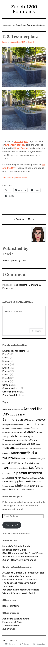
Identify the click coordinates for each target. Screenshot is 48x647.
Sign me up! (12, 525)
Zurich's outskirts (11, 395)
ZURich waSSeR (10, 625)
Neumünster (24, 448)
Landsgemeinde (8, 444)
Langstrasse (20, 444)
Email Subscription (12, 496)
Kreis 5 (5, 367)
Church (28, 424)
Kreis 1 (5, 354)
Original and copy (11, 388)
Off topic (7, 385)
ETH (37, 428)
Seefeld (34, 468)
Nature (16, 448)
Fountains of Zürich (12, 622)
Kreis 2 (31, 42)
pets (10, 468)
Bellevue (41, 419)
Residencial (17, 468)
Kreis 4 (5, 364)
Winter (19, 485)
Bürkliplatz (7, 424)
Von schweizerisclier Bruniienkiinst (20, 589)
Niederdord (6, 453)
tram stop (8, 481)
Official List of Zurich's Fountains (19, 579)
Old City (39, 459)
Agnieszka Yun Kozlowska (15, 618)
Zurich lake (34, 486)
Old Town (11, 463)
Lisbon (38, 444)
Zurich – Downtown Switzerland (19, 560)
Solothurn (10, 474)
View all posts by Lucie (14, 260)
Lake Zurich (31, 440)
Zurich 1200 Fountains (24, 9)
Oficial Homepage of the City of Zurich (22, 553)
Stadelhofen (14, 477)
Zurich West (30, 490)
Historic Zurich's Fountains (16, 576)
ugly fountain (21, 481)
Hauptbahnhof (10, 436)
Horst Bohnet (21, 148)
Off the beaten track (26, 459)
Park (5, 467)
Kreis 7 (5, 374)
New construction (35, 448)
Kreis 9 (5, 381)
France (22, 432)
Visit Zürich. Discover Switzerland (20, 556)
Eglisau (12, 428)
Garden (30, 432)
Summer (36, 478)
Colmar (42, 424)
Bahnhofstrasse (14, 419)
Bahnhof (7, 177)
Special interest (20, 177)
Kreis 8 (6, 378)
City (36, 424)
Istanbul (23, 437)
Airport (4, 410)
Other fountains (11, 391)
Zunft (26, 486)
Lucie (4, 42)
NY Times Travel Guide (14, 549)
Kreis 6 (5, 371)
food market (15, 432)
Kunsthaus (21, 440)
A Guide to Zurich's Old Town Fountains (23, 572)
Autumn (12, 415)
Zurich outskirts (17, 489)
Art (22, 410)
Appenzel (17, 410)
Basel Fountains (10, 606)
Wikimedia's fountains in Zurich (18, 593)
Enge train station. (15, 144)
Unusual (5, 486)
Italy (28, 436)
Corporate (5, 428)
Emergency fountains (13, 350)
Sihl (43, 468)
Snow (4, 474)
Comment (36, 331)
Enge (33, 428)
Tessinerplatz (21, 141)
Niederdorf (19, 453)
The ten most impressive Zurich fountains (19, 585)
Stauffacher (27, 478)
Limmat (30, 443)
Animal (10, 409)
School (25, 468)
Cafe (14, 424)
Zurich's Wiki (8, 628)
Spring (4, 478)
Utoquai (11, 486)
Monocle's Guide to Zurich (16, 546)
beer (33, 420)
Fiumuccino (6, 432)
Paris (37, 464)
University (35, 481)
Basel (29, 420)
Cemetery (19, 424)
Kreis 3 (5, 361)
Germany (39, 432)
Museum (8, 447)
